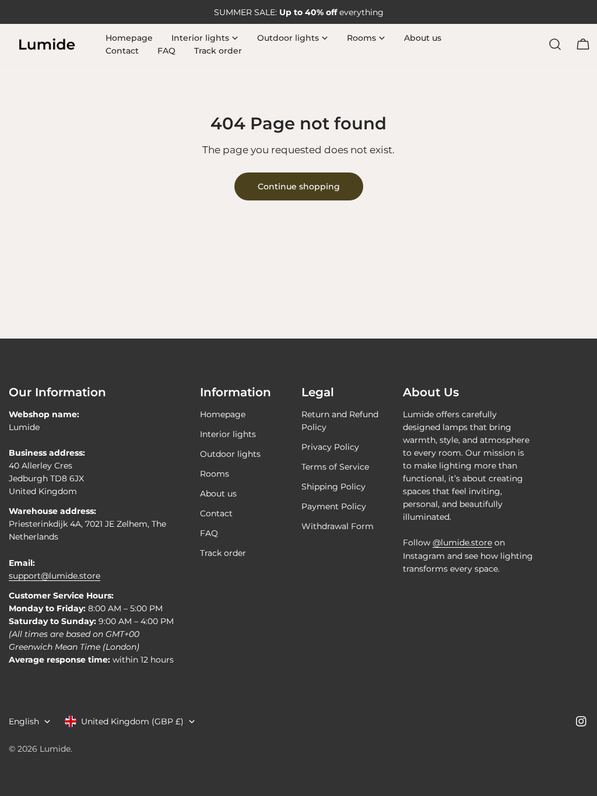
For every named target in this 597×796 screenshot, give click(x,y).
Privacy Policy (330, 447)
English (24, 721)
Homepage (222, 414)
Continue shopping (299, 186)
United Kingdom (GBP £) (132, 721)
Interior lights (228, 434)
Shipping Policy (333, 486)
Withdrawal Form (337, 526)
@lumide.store (462, 542)
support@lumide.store (54, 575)
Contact (216, 513)
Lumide (55, 749)
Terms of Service (335, 467)
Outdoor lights (230, 454)
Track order (223, 553)
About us (218, 493)
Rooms (214, 474)
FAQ (209, 533)
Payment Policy (333, 506)
